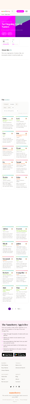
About (17, 379)
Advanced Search (20, 367)
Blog (17, 376)
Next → (19, 308)
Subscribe (20, 11)
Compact (6, 104)
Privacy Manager (23, 399)
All (16, 104)
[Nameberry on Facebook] (13, 387)
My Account (5, 381)
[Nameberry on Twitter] (11, 387)
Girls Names (5, 365)
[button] (15, 108)
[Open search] (13, 11)
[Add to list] (12, 118)
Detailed (12, 104)
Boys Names (5, 367)
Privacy (17, 399)
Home (3, 14)
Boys (5, 107)
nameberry (15, 392)
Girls (9, 107)
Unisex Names (5, 370)
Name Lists (19, 365)
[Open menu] (26, 11)
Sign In (3, 379)
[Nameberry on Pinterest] (16, 387)
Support (15, 401)
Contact (18, 381)
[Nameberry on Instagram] (19, 387)
